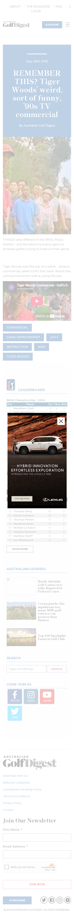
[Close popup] (61, 421)
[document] (37, 460)
